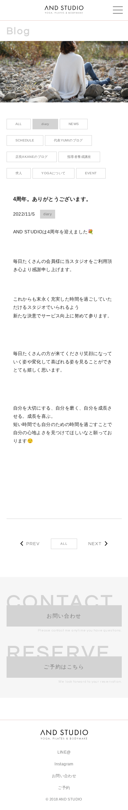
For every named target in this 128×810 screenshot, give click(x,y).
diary (47, 214)
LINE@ (64, 752)
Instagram (64, 764)
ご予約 (64, 787)
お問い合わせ (64, 776)
